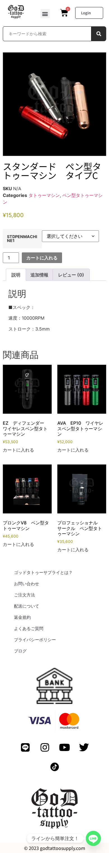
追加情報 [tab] (39, 275)
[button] (45, 13)
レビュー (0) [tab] (71, 275)
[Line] (93, 838)
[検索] (98, 33)
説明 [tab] (15, 275)
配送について (26, 606)
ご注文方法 (24, 595)
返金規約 (22, 617)
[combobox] (47, 33)
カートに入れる (42, 258)
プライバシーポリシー (35, 640)
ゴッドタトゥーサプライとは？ (43, 572)
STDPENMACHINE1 (22, 239)
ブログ (20, 651)
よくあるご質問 (28, 628)
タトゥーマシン (44, 195)
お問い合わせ (26, 584)
